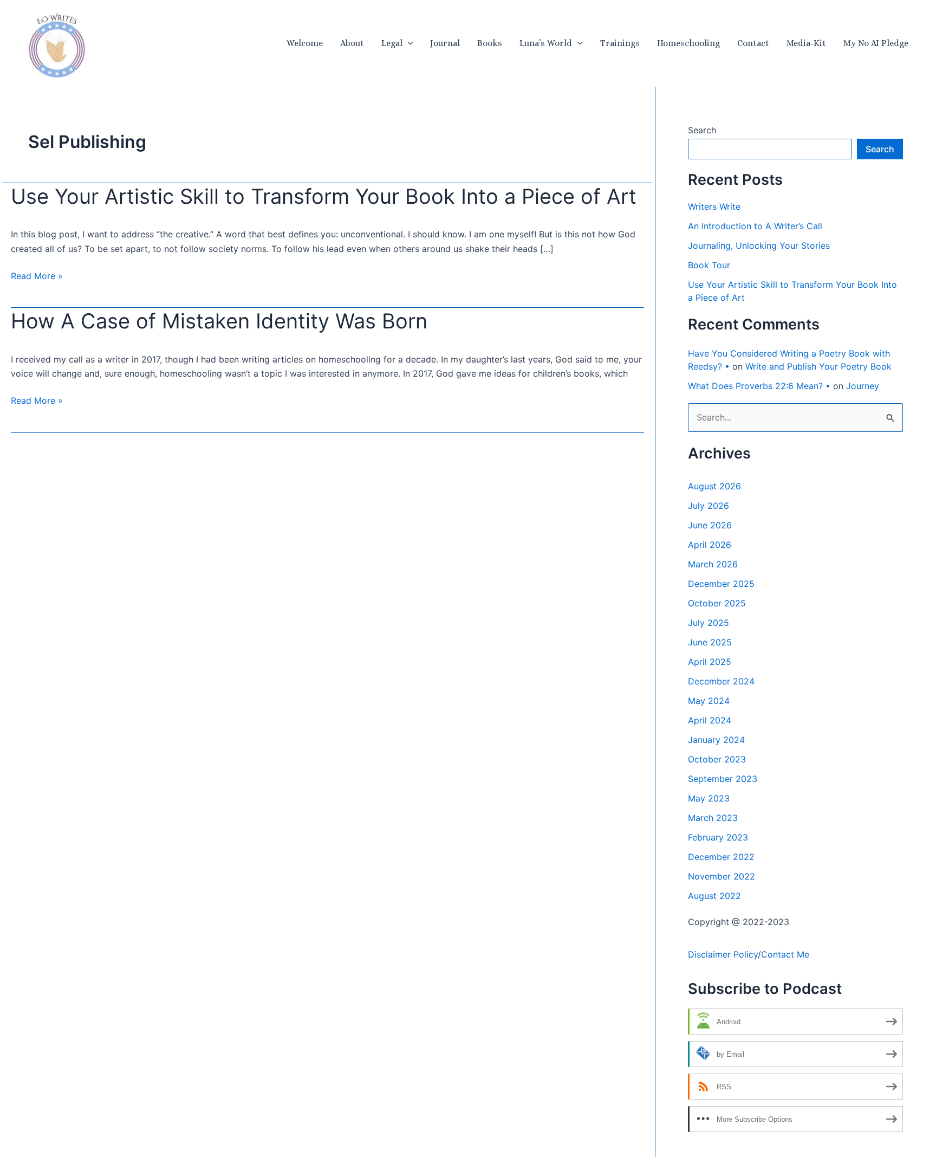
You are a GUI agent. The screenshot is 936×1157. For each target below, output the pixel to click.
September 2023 (722, 778)
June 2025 (710, 642)
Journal (445, 43)
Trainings (620, 43)
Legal (391, 43)
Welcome (305, 43)
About (352, 43)
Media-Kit (806, 43)
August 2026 (714, 486)
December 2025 (721, 583)
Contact (753, 43)
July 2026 (708, 505)
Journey (862, 385)
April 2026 (709, 544)
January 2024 (716, 739)
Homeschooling (688, 43)
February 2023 (718, 837)
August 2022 (714, 895)
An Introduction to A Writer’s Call (755, 226)
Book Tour (709, 265)
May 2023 (709, 798)
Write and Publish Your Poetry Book (818, 366)
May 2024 (709, 700)
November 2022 (721, 876)
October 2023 (717, 759)
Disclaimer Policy (723, 954)
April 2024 (709, 720)
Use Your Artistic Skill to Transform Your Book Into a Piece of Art (323, 196)
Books (489, 43)
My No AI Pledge (875, 43)
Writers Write (714, 206)
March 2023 (713, 817)
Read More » (37, 276)
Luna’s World (545, 43)
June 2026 (710, 525)
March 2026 (713, 564)
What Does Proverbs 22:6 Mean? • (759, 385)
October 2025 (717, 603)
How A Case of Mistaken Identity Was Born (219, 320)
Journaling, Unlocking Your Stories (759, 245)
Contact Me (785, 954)
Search (702, 130)
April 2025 (709, 661)
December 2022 (721, 856)
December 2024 (721, 681)
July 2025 (708, 622)
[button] (407, 43)
